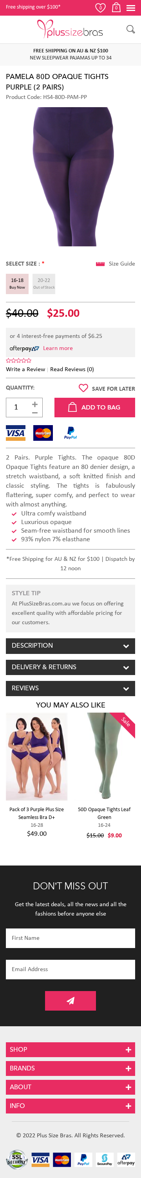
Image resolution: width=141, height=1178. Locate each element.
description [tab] (32, 645)
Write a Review (25, 369)
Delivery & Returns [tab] (44, 667)
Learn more (58, 348)
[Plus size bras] (70, 29)
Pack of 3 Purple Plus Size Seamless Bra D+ (36, 814)
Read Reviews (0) (72, 369)
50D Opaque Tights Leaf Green (104, 814)
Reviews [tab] (25, 688)
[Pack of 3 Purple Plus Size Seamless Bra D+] (37, 757)
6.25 (96, 336)
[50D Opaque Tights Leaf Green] (105, 757)
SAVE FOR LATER (113, 389)
